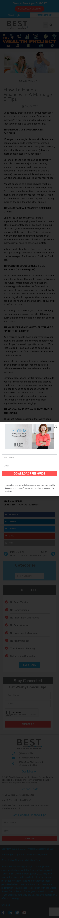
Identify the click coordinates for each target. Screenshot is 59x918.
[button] (56, 425)
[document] (29, 459)
